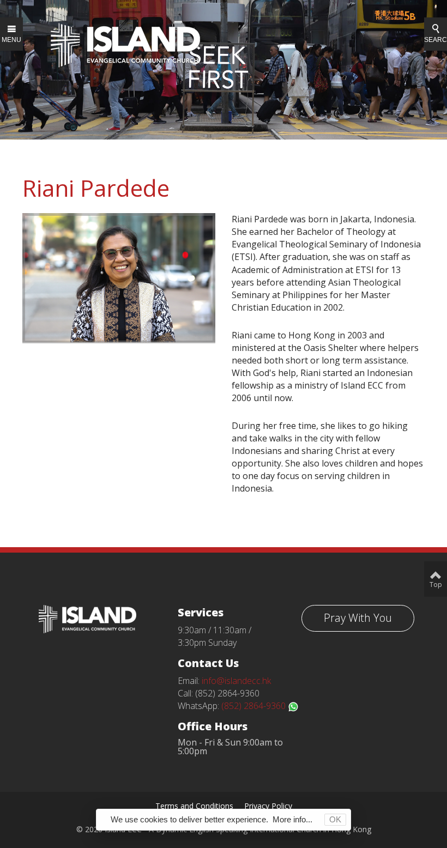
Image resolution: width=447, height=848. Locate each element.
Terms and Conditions (194, 806)
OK (335, 819)
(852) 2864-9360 (254, 706)
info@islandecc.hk (236, 681)
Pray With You (358, 617)
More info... (292, 819)
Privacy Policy (268, 806)
